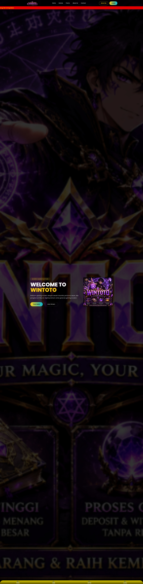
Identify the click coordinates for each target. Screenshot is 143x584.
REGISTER (103, 3)
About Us (75, 3)
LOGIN (113, 3)
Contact (83, 3)
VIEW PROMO (51, 304)
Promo (68, 3)
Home (54, 3)
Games (61, 3)
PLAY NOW (36, 304)
